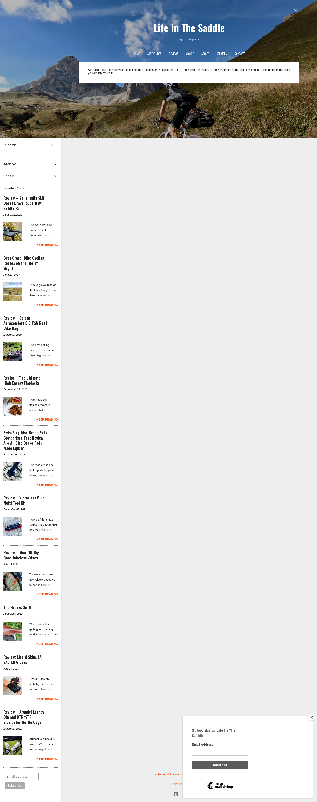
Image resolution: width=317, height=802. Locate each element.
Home (136, 53)
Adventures (154, 53)
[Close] (311, 717)
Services (222, 53)
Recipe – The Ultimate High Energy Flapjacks (22, 380)
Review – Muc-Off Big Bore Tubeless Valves (21, 555)
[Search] (296, 10)
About (205, 53)
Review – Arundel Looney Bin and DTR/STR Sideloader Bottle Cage (23, 717)
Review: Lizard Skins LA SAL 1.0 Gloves (22, 659)
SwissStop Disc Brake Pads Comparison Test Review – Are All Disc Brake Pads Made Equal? (25, 440)
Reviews (173, 53)
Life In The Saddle (189, 27)
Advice (190, 53)
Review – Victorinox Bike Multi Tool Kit (23, 500)
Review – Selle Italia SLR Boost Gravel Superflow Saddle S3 (23, 203)
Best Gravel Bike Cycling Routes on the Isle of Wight (23, 263)
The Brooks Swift (17, 607)
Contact (240, 53)
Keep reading (47, 244)
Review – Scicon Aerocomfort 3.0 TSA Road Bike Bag (25, 323)
